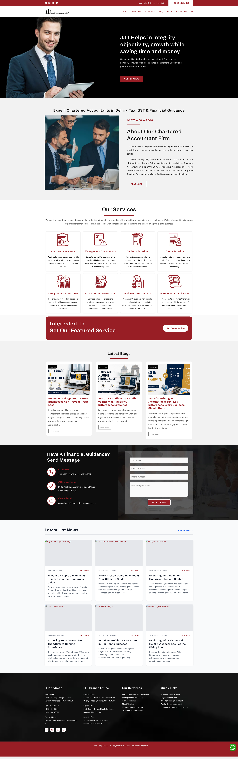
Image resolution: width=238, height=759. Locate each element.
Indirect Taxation (137, 251)
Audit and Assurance (63, 251)
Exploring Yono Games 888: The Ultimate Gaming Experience (66, 644)
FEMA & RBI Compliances (175, 293)
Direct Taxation (175, 251)
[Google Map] (57, 3)
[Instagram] (49, 3)
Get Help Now (159, 502)
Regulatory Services (169, 697)
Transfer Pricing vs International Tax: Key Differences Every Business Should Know (166, 403)
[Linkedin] (53, 3)
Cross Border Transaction (100, 293)
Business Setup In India (170, 694)
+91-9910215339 (66, 474)
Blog (161, 11)
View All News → (185, 530)
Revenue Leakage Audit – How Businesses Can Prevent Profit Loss (68, 401)
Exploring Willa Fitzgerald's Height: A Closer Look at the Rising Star (167, 644)
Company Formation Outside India (174, 707)
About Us (136, 11)
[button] (179, 3)
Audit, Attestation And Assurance (135, 694)
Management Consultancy (100, 251)
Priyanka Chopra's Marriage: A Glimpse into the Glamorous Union (68, 579)
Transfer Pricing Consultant (172, 701)
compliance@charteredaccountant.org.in (77, 503)
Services (149, 11)
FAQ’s (169, 11)
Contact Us (181, 11)
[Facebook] (46, 3)
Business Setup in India (138, 293)
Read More (54, 431)
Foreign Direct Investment (63, 293)
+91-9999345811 (83, 474)
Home (125, 11)
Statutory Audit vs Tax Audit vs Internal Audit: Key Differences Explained (117, 401)
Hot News (84, 570)
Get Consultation (175, 328)
